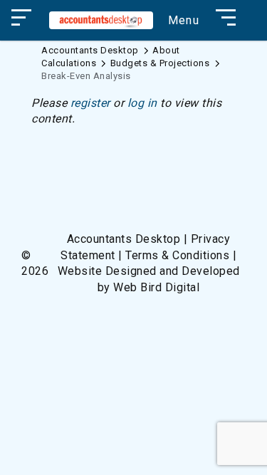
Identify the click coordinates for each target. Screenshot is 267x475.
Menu (183, 20)
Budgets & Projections (160, 63)
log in (142, 103)
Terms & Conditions (177, 255)
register (90, 103)
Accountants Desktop (90, 50)
